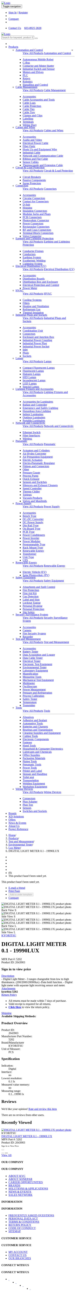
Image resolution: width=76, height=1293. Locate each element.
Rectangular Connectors (36, 226)
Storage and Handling (35, 774)
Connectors (22, 185)
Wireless (27, 438)
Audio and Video (32, 139)
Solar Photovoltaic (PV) (36, 575)
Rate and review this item (42, 1109)
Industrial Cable (31, 152)
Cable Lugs (29, 102)
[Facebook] (11, 1280)
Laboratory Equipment (35, 670)
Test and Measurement (28, 638)
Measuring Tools (32, 676)
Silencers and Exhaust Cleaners (40, 485)
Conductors (29, 254)
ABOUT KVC (16, 1175)
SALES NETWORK (20, 1194)
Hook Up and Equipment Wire (40, 149)
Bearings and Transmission (38, 729)
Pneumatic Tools (32, 764)
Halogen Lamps (31, 374)
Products (13, 46)
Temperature (30, 702)
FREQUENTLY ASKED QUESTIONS (31, 1215)
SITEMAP (14, 1231)
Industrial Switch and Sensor (39, 68)
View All (6, 1155)
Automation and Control (29, 49)
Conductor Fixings (33, 251)
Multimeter (29, 683)
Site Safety (29, 612)
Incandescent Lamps (34, 380)
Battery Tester (30, 651)
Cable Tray (29, 112)
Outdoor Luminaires (34, 417)
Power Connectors (33, 223)
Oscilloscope (30, 686)
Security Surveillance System (32, 614)
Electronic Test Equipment (37, 664)
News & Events (17, 822)
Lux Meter (14, 847)
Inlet (25, 349)
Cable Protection (32, 106)
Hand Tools (29, 745)
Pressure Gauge (31, 472)
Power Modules (31, 541)
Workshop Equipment (35, 786)
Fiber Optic (29, 146)
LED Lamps (30, 383)
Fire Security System (34, 633)
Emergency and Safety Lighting (40, 407)
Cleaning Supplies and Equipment (42, 732)
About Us (13, 826)
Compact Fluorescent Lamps (39, 367)
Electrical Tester (31, 661)
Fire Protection (31, 590)
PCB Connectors (32, 217)
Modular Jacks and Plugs (37, 214)
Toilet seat (28, 777)
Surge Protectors (32, 183)
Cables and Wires (25, 127)
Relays (26, 78)
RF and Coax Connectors (37, 229)
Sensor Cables (31, 162)
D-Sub (26, 204)
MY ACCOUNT (18, 1251)
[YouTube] (25, 1286)
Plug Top (28, 804)
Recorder (28, 636)
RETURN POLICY (19, 1224)
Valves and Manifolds (35, 501)
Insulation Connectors (35, 210)
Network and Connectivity (30, 422)
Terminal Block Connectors (38, 233)
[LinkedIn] (18, 1283)
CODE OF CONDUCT (22, 1228)
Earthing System (32, 257)
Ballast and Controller (35, 404)
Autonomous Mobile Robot (38, 59)
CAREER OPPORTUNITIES (25, 1182)
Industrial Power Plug (35, 343)
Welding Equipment (34, 783)
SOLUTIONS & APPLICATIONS (28, 1188)
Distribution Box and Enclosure (40, 281)
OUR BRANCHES (19, 1258)
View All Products (33, 53)
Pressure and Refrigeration (37, 692)
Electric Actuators (32, 459)
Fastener (27, 742)
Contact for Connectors (36, 201)
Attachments (8, 988)
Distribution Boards (34, 278)
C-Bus (26, 62)
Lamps (19, 358)
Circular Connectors (34, 198)
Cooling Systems (32, 299)
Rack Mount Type (33, 547)
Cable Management (26, 87)
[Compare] (6, 1153)
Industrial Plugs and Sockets (31, 314)
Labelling (28, 118)
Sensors (27, 807)
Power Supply (23, 503)
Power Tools (30, 767)
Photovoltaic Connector (36, 220)
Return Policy (9, 994)
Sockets (27, 355)
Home (11, 835)
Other (26, 469)
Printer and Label (32, 770)
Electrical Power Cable (35, 143)
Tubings (27, 494)
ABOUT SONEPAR (20, 1179)
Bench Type (29, 515)
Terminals (28, 121)
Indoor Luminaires (33, 414)
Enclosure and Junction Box (38, 337)
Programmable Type (34, 544)
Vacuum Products (32, 497)
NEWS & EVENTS (19, 1191)
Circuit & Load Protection (30, 167)
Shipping (6, 1013)
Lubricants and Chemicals (37, 751)
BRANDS (14, 1185)
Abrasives (28, 717)
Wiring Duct (29, 124)
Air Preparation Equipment (38, 456)
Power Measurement (34, 689)
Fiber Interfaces (31, 435)
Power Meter (30, 288)
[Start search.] (36, 38)
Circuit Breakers (32, 176)
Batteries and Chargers (35, 726)
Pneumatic (21, 440)
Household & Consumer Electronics (43, 748)
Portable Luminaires (34, 420)
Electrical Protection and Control (41, 285)
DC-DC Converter (33, 519)
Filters (26, 303)
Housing (27, 207)
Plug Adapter (30, 801)
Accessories (29, 96)
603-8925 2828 (32, 28)
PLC (25, 75)
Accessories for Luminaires (38, 401)
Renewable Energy (33, 550)
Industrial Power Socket (36, 346)
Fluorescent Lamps (33, 370)
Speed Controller (32, 488)
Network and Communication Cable (43, 155)
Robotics (28, 81)
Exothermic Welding (34, 260)
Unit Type (28, 557)
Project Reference (18, 829)
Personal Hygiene (32, 605)
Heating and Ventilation (36, 306)
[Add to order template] (2, 1153)
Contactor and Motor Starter (38, 65)
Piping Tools (30, 761)
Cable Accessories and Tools (39, 99)
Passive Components (34, 180)
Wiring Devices (24, 788)
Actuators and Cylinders (36, 450)
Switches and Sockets (35, 811)
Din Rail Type (31, 525)
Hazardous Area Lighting (37, 411)
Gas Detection (31, 596)
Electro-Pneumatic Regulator (39, 463)
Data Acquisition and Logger (39, 654)
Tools (19, 707)
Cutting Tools (30, 736)
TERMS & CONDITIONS (23, 1221)
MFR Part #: (8, 959)
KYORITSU (8, 935)
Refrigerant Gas (31, 309)
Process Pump (30, 475)
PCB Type (28, 531)
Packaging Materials (34, 758)
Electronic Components (36, 739)
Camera (27, 630)
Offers (12, 819)
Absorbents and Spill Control (39, 586)
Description (7, 975)
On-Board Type (31, 528)
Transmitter (29, 705)
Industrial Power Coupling (37, 340)
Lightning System (32, 263)
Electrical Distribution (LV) (31, 266)
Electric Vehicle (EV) (34, 572)
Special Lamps (31, 386)
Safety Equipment (26, 577)
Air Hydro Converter (34, 453)
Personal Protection (33, 609)
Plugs (26, 352)
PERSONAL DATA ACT (23, 1218)
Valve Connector (32, 236)
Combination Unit (33, 330)
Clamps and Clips (32, 115)
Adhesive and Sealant (35, 720)
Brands (12, 813)
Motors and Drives (33, 72)
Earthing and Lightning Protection (35, 238)
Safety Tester (30, 699)
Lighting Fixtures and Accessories (34, 388)
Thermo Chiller (31, 491)
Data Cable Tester (33, 657)
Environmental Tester (34, 667)
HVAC (20, 290)
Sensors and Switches (35, 482)
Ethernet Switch (31, 432)
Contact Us (14, 28)
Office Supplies (31, 755)
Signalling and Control (35, 84)
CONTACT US (17, 1255)
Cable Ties (28, 109)
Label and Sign (31, 599)
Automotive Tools (33, 723)
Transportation (31, 780)
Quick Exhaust (31, 478)
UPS (25, 560)
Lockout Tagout (31, 602)
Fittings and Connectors (36, 466)
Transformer (29, 553)
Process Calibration (33, 695)
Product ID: (7, 962)
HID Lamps (29, 377)
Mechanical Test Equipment (38, 680)
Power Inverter (31, 538)
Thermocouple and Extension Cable (43, 165)
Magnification (30, 673)
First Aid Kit (30, 593)
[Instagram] (32, 1289)
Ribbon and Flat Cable (35, 158)
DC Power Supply (33, 522)
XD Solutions (16, 816)
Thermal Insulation (33, 312)
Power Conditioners (34, 534)
